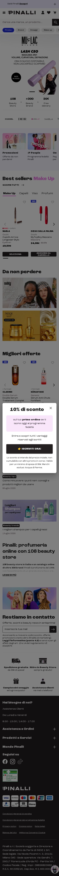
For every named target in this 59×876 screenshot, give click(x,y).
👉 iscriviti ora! (29, 449)
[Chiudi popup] (51, 408)
